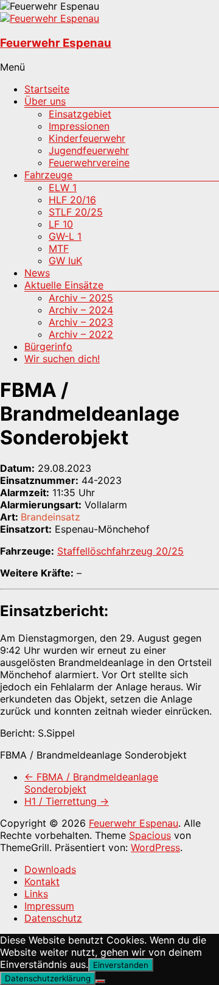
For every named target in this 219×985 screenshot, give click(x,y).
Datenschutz (53, 918)
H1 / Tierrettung (66, 801)
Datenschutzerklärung (48, 978)
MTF (59, 248)
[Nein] (100, 981)
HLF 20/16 (72, 200)
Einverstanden (120, 965)
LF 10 (61, 224)
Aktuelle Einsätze (63, 285)
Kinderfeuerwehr (87, 138)
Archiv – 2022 (81, 334)
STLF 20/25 (76, 212)
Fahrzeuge (48, 175)
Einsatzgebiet (80, 114)
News (37, 273)
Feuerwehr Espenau (55, 43)
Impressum (49, 906)
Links (36, 894)
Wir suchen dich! (62, 358)
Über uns (45, 101)
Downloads (50, 869)
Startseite (46, 89)
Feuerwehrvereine (89, 162)
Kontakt (42, 881)
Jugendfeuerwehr (89, 150)
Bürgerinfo (48, 346)
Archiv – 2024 (81, 310)
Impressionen (79, 126)
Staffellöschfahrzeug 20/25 (120, 551)
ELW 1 (63, 187)
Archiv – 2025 (81, 298)
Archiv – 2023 (81, 322)
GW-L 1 (65, 236)
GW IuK (65, 260)
